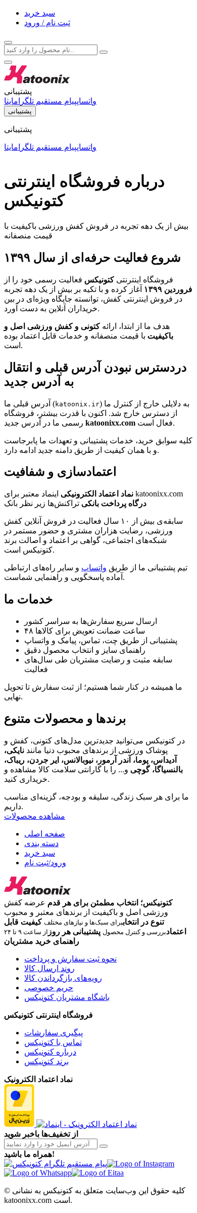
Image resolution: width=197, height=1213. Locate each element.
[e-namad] (86, 1124)
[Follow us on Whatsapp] (38, 1172)
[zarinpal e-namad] (20, 1124)
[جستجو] (8, 42)
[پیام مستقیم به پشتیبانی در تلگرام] (55, 1163)
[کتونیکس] (37, 893)
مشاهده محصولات (34, 816)
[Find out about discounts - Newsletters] (104, 1146)
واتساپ (94, 567)
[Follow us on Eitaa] (98, 1172)
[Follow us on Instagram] (140, 1163)
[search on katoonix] (104, 52)
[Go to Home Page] (39, 81)
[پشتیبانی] (8, 62)
